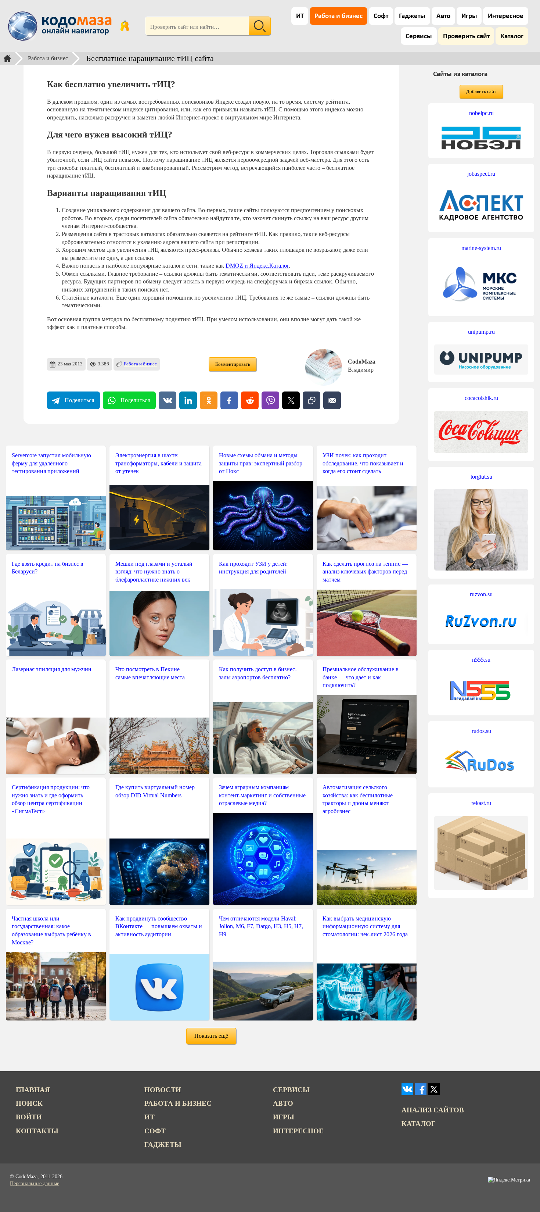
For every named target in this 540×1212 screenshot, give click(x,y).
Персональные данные (34, 1183)
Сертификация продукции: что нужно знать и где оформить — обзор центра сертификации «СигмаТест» (51, 799)
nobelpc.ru (481, 113)
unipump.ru (481, 332)
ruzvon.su (481, 594)
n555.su (481, 660)
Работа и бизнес (338, 16)
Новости (162, 1090)
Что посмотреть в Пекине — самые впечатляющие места (151, 673)
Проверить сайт (466, 36)
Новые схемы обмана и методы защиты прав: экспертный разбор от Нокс (260, 463)
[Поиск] (260, 26)
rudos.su (481, 731)
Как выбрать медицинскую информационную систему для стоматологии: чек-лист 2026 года (365, 926)
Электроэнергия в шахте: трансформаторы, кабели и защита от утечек (158, 463)
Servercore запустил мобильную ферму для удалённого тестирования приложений (51, 463)
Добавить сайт (481, 91)
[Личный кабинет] (124, 26)
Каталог (511, 36)
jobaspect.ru (481, 174)
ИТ (300, 16)
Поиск (29, 1103)
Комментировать (232, 364)
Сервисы (419, 36)
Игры (469, 16)
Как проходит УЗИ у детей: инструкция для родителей (253, 568)
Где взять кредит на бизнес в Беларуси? (47, 568)
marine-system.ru (481, 248)
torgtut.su (481, 476)
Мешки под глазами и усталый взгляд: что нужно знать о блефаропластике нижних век (153, 572)
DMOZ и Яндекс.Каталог (257, 265)
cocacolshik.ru (481, 398)
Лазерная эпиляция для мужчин (51, 669)
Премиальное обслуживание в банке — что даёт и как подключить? (361, 677)
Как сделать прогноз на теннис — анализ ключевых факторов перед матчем (365, 572)
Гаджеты (412, 16)
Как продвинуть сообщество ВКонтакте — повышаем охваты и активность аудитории (158, 926)
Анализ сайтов (433, 1110)
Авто (443, 16)
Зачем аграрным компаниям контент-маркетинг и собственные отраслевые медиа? (262, 795)
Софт (381, 16)
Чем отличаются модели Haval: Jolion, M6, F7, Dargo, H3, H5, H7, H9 (261, 926)
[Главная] (7, 58)
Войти (29, 1117)
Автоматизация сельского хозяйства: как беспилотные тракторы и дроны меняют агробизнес (358, 799)
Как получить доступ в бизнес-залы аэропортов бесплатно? (258, 673)
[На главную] (61, 26)
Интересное (505, 16)
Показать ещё (211, 1036)
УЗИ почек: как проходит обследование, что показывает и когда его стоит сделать (363, 463)
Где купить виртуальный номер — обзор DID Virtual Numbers (158, 791)
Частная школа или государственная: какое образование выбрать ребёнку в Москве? (51, 930)
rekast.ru (481, 803)
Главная (33, 1090)
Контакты (37, 1131)
